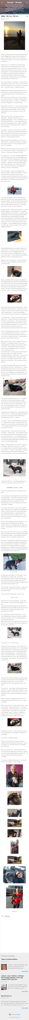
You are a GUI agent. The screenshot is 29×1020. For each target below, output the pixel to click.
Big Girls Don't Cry (6, 996)
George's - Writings (14, 2)
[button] (27, 16)
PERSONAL (7, 916)
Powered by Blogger (15, 1014)
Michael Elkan (17, 1017)
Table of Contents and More (9, 959)
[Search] (27, 3)
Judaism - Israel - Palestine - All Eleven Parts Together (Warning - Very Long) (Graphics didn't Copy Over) (12, 977)
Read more (25, 971)
